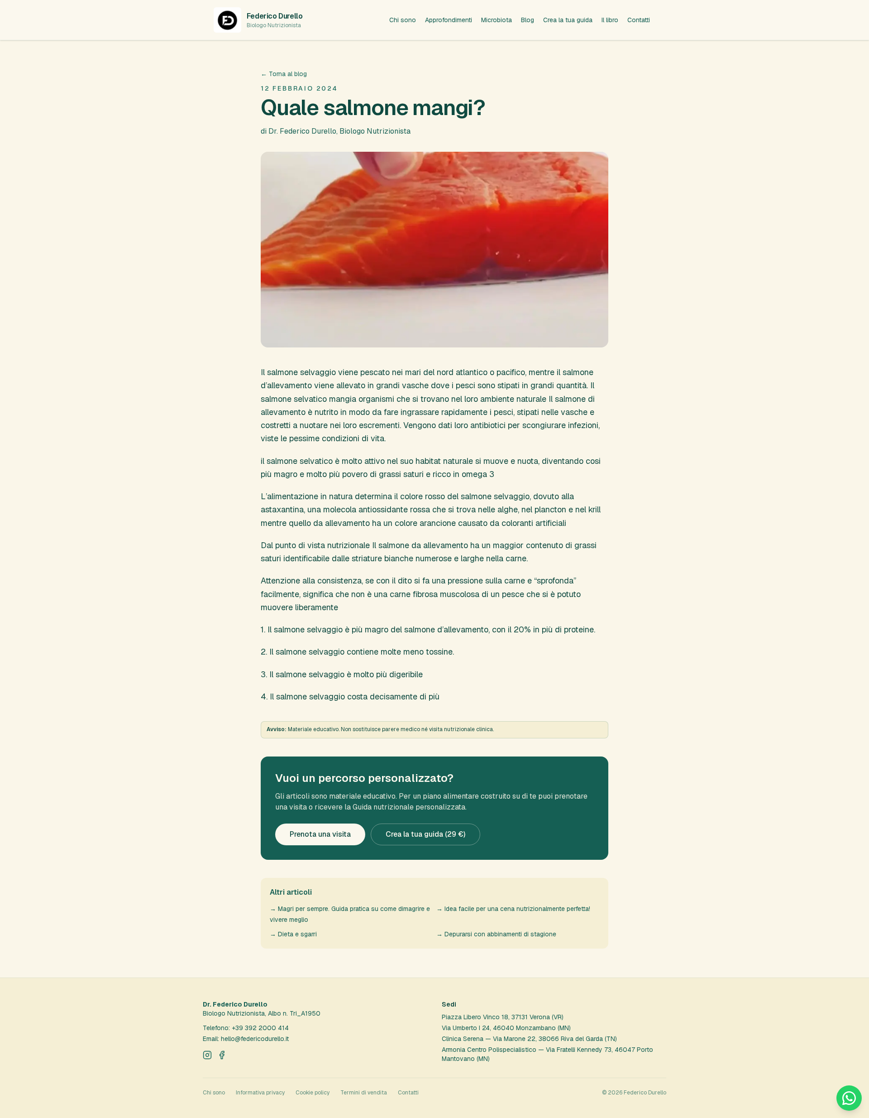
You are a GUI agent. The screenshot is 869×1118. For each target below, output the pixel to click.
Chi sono (402, 20)
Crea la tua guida (567, 20)
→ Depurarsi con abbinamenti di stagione (496, 934)
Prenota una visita (320, 834)
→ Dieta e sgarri (293, 934)
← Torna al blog (284, 74)
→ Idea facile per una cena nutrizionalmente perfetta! (513, 909)
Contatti (638, 20)
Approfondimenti (448, 20)
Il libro (610, 20)
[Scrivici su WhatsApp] (849, 1098)
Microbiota (496, 20)
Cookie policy (312, 1092)
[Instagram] (207, 1055)
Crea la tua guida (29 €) (425, 834)
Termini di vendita (363, 1092)
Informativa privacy (260, 1092)
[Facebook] (221, 1055)
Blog (527, 20)
